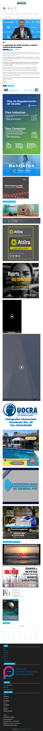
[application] (21, 165)
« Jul (3, 642)
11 (8, 634)
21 (24, 636)
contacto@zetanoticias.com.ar (8, 689)
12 (14, 634)
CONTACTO (35, 14)
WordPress (21, 729)
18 (8, 636)
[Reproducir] (4, 332)
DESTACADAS (17, 14)
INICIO (7, 14)
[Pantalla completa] (20, 332)
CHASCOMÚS (11, 14)
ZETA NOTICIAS (17, 49)
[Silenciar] (18, 332)
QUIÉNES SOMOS (8, 17)
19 (14, 636)
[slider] (11, 332)
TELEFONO (5, 685)
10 (3, 634)
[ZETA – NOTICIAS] (3, 14)
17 (3, 636)
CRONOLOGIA (30, 14)
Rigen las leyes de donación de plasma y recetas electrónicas (29, 90)
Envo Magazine (27, 729)
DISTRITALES (24, 14)
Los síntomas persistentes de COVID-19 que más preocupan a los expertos (13, 90)
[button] (21, 165)
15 (30, 634)
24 (3, 638)
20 (19, 636)
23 (35, 636)
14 (24, 634)
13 (19, 634)
